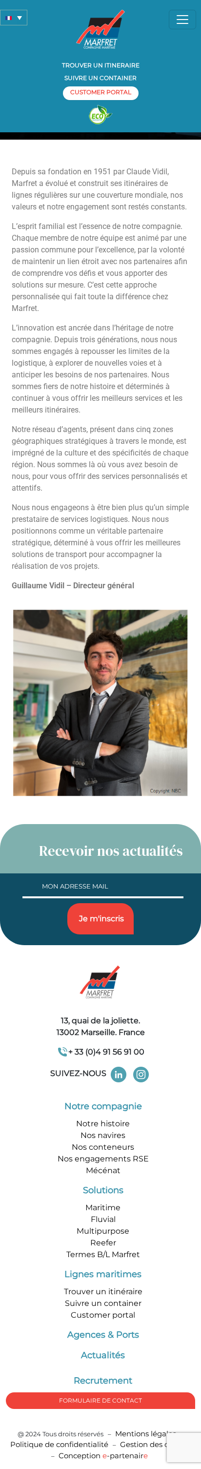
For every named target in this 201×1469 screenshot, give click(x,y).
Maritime (103, 1207)
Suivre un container (100, 78)
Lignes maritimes (102, 1274)
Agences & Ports (103, 1334)
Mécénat (103, 1170)
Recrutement (103, 1380)
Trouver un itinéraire (103, 1291)
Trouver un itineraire (101, 65)
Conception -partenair (103, 1455)
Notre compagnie (103, 1106)
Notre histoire (103, 1123)
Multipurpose (103, 1231)
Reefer (103, 1242)
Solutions (103, 1190)
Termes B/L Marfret (103, 1254)
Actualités (103, 1355)
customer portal (100, 92)
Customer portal (103, 1315)
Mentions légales (145, 1433)
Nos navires (102, 1135)
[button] (13, 17)
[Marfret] (100, 28)
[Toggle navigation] (182, 19)
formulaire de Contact (100, 1400)
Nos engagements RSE (103, 1158)
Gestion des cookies (155, 1444)
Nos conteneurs (103, 1147)
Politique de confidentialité (60, 1444)
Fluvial (103, 1219)
